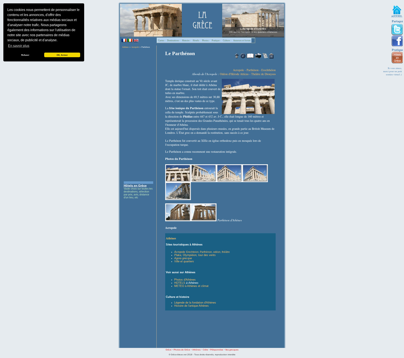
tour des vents (207, 255)
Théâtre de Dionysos (263, 74)
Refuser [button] (25, 55)
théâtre (226, 252)
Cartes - (161, 40)
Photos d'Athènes (185, 279)
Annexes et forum (242, 40)
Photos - (206, 40)
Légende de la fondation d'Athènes (195, 302)
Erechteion (192, 252)
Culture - (227, 40)
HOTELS (179, 282)
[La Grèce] (397, 11)
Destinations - (173, 40)
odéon (217, 252)
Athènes (125, 46)
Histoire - (186, 40)
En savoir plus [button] (18, 46)
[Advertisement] (138, 115)
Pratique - (216, 40)
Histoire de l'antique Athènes (191, 305)
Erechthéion (268, 70)
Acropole (135, 46)
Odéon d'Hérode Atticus (234, 74)
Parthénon (253, 70)
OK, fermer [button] (62, 55)
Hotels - (196, 40)
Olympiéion (190, 255)
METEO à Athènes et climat (191, 286)
